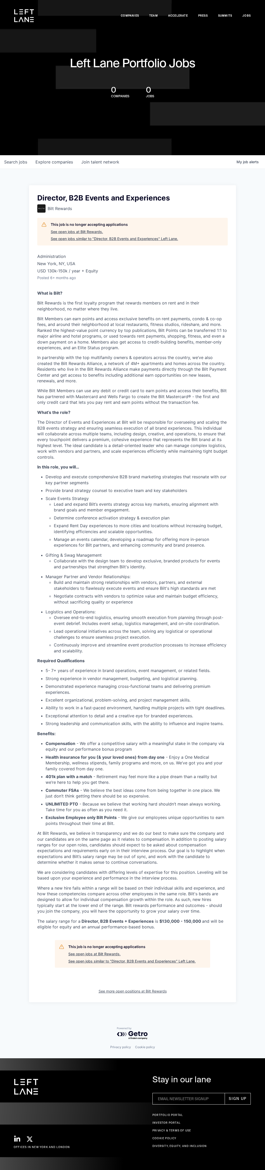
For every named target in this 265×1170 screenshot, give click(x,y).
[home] (24, 15)
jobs (15, 162)
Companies (130, 15)
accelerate (178, 15)
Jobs (246, 15)
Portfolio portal (167, 1115)
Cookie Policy (164, 1138)
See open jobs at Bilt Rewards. (77, 231)
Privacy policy (120, 1047)
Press (203, 15)
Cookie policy (145, 1047)
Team (153, 15)
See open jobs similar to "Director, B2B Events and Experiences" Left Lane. (114, 238)
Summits (225, 15)
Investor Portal (166, 1122)
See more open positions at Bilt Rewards (133, 991)
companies (54, 162)
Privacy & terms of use (171, 1130)
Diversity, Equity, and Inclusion (179, 1146)
